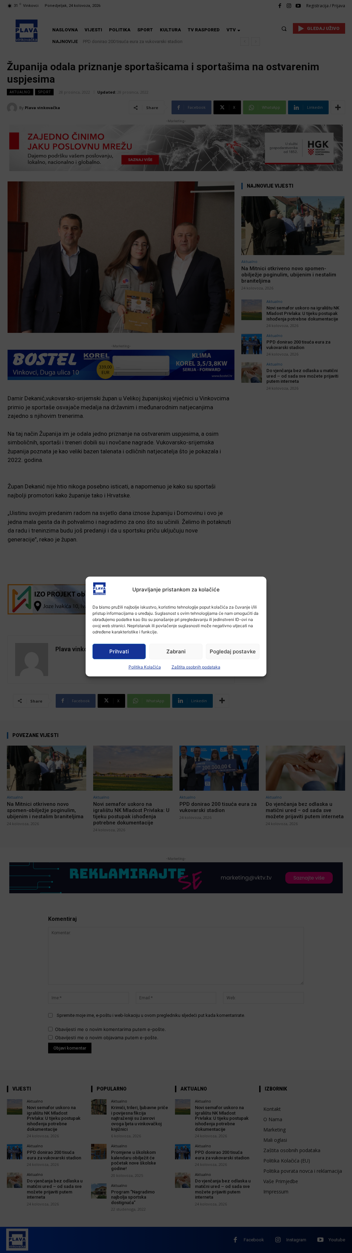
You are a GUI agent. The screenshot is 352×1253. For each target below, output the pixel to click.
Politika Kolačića (145, 667)
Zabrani (176, 651)
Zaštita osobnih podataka (196, 667)
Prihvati (119, 651)
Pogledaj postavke (233, 651)
